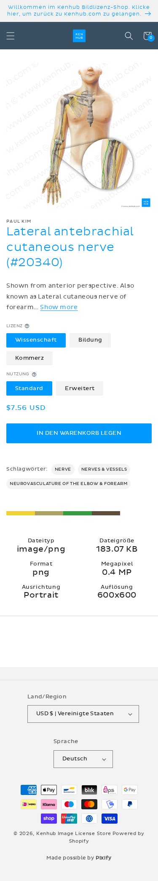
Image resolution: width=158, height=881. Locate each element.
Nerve (63, 469)
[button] (10, 36)
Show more (59, 307)
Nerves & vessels (104, 469)
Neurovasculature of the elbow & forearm (68, 483)
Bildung (90, 340)
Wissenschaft (36, 340)
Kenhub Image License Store (73, 833)
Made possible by (79, 858)
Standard (29, 388)
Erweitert (80, 388)
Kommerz (29, 358)
